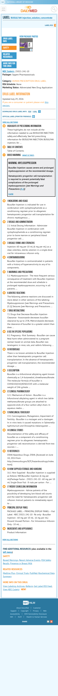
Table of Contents (15, 147)
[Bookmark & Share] (51, 621)
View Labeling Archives (14, 586)
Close (10, 194)
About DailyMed (22, 608)
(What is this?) (28, 155)
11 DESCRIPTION (13, 370)
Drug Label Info (8, 40)
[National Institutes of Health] (4, 2)
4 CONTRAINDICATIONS (16, 257)
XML (35, 111)
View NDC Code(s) (11, 589)
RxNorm (29, 586)
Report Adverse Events (29, 560)
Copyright (24, 611)
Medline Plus (9, 573)
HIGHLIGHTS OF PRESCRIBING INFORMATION (24, 126)
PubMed (33, 573)
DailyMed (29, 9)
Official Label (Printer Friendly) (16, 116)
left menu (7, 552)
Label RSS (49, 25)
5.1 (22, 189)
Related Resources (8, 55)
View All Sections (10, 122)
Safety (6, 47)
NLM (19, 617)
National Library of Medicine (20, 2)
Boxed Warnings (10, 560)
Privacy (36, 611)
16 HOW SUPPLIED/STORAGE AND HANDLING (24, 469)
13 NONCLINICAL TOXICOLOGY (18, 412)
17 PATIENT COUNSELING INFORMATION (22, 486)
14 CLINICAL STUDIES (15, 430)
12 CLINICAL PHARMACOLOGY (18, 391)
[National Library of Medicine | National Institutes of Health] (29, 603)
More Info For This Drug (9, 65)
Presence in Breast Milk (21, 563)
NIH (11, 617)
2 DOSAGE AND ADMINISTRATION (20, 222)
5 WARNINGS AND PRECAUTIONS (20, 272)
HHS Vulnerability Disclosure (35, 614)
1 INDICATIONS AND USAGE (17, 201)
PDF (29, 111)
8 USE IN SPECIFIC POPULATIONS (19, 331)
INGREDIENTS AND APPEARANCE (20, 528)
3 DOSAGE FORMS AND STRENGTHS (21, 243)
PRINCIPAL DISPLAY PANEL (17, 507)
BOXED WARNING (14, 155)
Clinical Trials (22, 573)
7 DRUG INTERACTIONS (16, 310)
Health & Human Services (36, 617)
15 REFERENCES (13, 451)
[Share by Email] (48, 621)
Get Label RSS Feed (43, 586)
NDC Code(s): (8, 71)
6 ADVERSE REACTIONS (16, 293)
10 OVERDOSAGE (13, 349)
